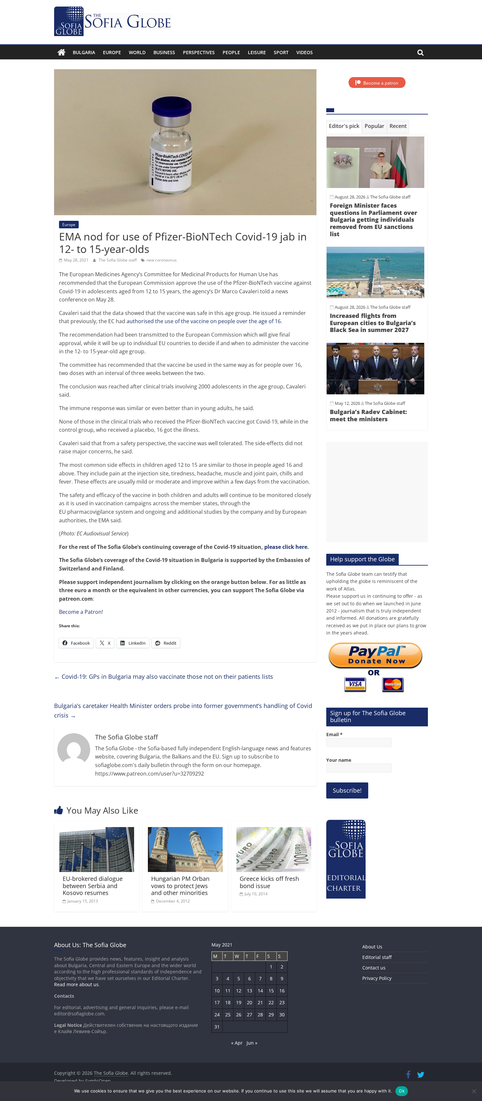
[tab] (344, 127)
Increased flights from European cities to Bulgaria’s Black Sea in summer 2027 (373, 323)
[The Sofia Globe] (61, 52)
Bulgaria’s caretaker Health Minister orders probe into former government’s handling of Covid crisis (183, 710)
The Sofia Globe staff (118, 260)
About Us (372, 947)
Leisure (257, 52)
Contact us (374, 968)
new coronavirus (162, 260)
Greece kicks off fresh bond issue (269, 882)
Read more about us (76, 984)
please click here (285, 546)
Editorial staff (377, 957)
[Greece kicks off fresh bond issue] (273, 831)
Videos (304, 52)
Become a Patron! (81, 611)
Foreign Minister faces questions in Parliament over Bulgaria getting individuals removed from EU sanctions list (373, 219)
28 (260, 1014)
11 (228, 990)
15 (271, 990)
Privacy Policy (377, 978)
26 (238, 1014)
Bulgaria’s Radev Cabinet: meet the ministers (368, 415)
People (231, 52)
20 (249, 1002)
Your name (338, 760)
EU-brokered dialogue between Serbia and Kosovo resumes (93, 886)
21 (260, 1002)
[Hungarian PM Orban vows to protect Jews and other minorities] (185, 831)
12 (238, 990)
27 (249, 1014)
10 (217, 990)
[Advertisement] (377, 492)
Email (334, 734)
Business (164, 52)
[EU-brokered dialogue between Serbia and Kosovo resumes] (96, 831)
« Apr (237, 1043)
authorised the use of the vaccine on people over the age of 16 (204, 321)
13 (249, 990)
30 (282, 1014)
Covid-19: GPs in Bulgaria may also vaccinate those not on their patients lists (163, 676)
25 (228, 1014)
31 (217, 1027)
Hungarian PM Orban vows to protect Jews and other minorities (180, 886)
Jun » (252, 1043)
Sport (281, 52)
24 (217, 1014)
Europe (112, 52)
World (137, 52)
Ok (402, 1090)
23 (282, 1002)
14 (260, 990)
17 (217, 1002)
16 (282, 990)
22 (271, 1002)
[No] (474, 1091)
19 (238, 1002)
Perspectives (199, 52)
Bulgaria (84, 52)
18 (228, 1002)
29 (271, 1014)
